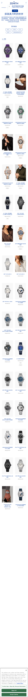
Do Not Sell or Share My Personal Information (14, 686)
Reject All (14, 690)
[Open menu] (2, 2)
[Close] (26, 670)
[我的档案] (26, 3)
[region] (14, 682)
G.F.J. (20, 29)
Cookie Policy (20, 683)
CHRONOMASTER (17, 32)
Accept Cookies (14, 694)
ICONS (14, 29)
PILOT (8, 29)
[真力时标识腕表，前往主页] (14, 2)
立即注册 (15, 11)
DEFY (8, 32)
